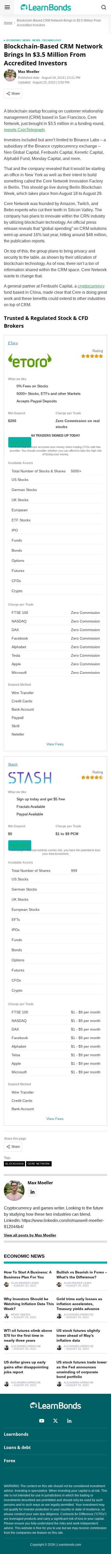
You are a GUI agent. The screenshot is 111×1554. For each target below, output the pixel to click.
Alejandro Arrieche (78, 1314)
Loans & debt (17, 1447)
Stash (13, 764)
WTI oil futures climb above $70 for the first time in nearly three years (28, 1335)
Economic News (18, 40)
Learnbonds (16, 1434)
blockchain (14, 1163)
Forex (9, 1461)
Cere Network (39, 1163)
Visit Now (19, 442)
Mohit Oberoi (20, 1314)
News (36, 40)
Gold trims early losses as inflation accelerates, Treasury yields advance (79, 1304)
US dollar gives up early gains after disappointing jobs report (26, 1367)
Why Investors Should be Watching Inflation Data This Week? (29, 1304)
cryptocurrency (91, 286)
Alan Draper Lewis (25, 1283)
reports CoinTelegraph (24, 130)
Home (8, 23)
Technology (51, 40)
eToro (13, 343)
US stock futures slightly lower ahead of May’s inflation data (78, 1335)
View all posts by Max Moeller (30, 1235)
